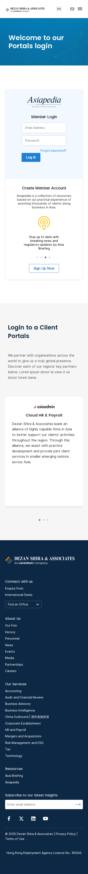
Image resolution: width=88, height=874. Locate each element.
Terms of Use (14, 839)
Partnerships (14, 664)
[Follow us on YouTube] (45, 818)
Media (9, 658)
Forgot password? (53, 150)
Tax (7, 749)
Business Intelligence (20, 710)
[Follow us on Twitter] (21, 818)
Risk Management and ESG (24, 743)
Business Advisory (18, 704)
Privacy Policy (66, 834)
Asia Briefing (14, 775)
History (10, 632)
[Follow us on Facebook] (9, 818)
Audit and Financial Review (24, 697)
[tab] (37, 257)
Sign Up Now (44, 268)
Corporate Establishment (23, 723)
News (9, 645)
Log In (31, 157)
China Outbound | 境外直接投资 (27, 717)
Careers (10, 671)
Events (10, 651)
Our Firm (11, 625)
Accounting (13, 691)
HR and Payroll (15, 730)
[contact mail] (72, 9)
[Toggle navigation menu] (81, 8)
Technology (13, 756)
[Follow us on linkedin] (33, 818)
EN (59, 8)
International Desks (18, 595)
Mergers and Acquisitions (23, 736)
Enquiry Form (14, 588)
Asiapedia (12, 782)
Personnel (12, 638)
